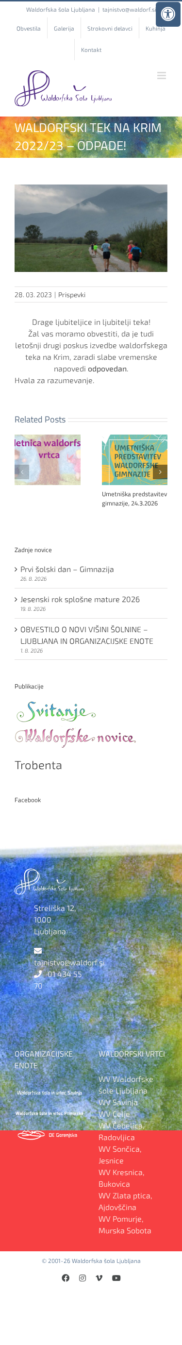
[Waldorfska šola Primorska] (49, 1112)
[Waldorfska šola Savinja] (49, 1090)
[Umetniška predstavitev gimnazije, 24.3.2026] (135, 439)
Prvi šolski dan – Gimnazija (67, 568)
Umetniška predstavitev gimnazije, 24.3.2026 (134, 498)
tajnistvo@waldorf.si (129, 9)
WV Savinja (118, 1102)
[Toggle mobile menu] (162, 75)
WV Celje (114, 1113)
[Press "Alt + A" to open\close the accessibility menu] (168, 14)
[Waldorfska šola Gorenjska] (49, 1133)
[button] (22, 472)
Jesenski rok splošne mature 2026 (80, 599)
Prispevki (71, 294)
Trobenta (38, 764)
